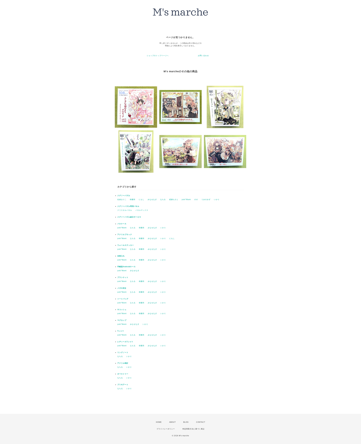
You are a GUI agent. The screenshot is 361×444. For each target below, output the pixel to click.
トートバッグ (122, 299)
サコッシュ (121, 310)
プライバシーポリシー (166, 429)
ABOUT (172, 422)
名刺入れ (121, 256)
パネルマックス (141, 210)
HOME (159, 422)
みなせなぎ (152, 199)
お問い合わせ (203, 56)
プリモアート (122, 385)
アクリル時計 (122, 363)
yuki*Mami (186, 199)
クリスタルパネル (124, 210)
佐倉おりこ (121, 199)
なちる (163, 199)
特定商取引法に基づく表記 (193, 429)
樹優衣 (132, 199)
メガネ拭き (121, 288)
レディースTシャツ (125, 342)
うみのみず (206, 199)
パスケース (121, 224)
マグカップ (121, 320)
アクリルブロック (124, 234)
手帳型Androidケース (126, 267)
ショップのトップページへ (158, 56)
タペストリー (122, 374)
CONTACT (200, 422)
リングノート (122, 352)
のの (196, 199)
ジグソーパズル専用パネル (128, 206)
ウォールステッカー (125, 245)
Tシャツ (120, 331)
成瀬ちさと (173, 199)
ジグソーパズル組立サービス (129, 217)
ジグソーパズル (123, 196)
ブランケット (122, 277)
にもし (141, 199)
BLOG (186, 422)
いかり (216, 199)
